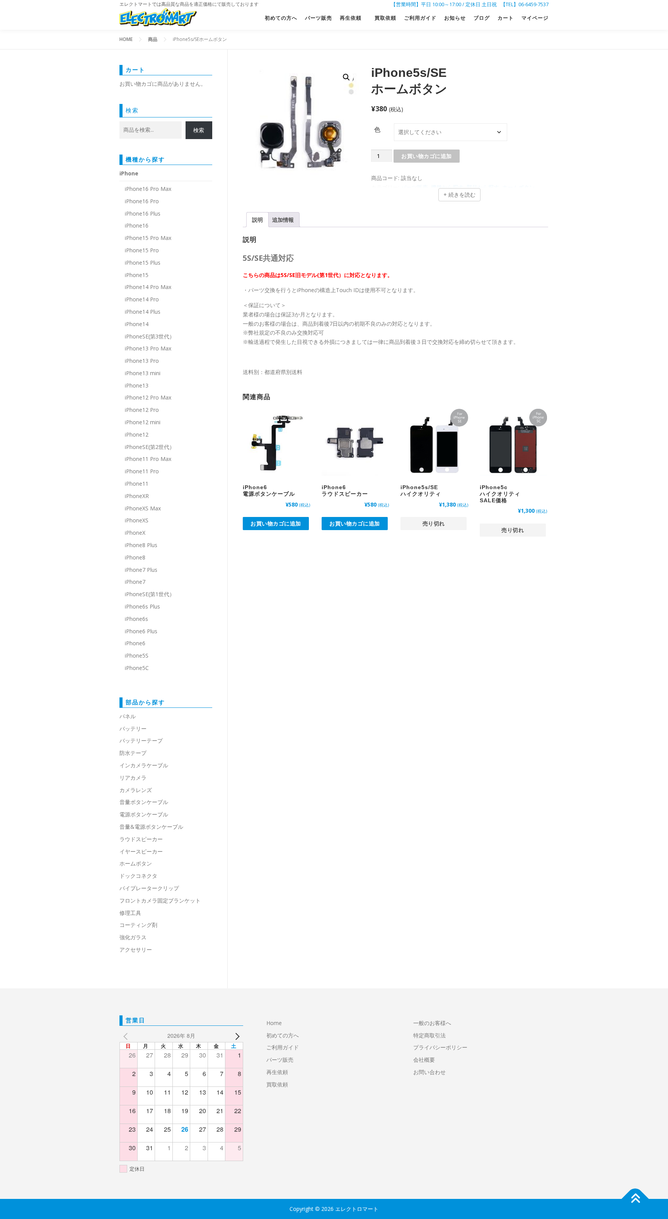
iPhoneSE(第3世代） (150, 336)
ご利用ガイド (420, 18)
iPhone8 (135, 557)
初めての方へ (281, 18)
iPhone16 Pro (142, 201)
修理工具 (130, 912)
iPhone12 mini (142, 422)
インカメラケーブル (143, 765)
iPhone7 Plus (141, 569)
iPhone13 (136, 385)
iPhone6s (136, 618)
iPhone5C (137, 668)
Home (274, 1023)
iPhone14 (136, 324)
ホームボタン (135, 863)
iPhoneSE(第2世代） (150, 447)
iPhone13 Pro (142, 360)
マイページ (535, 18)
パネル (127, 716)
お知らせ (455, 18)
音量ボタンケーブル (143, 802)
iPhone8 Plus (141, 545)
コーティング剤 (138, 924)
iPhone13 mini (142, 373)
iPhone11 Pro (142, 471)
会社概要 (424, 1059)
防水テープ (133, 753)
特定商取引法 (429, 1035)
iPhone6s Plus (142, 606)
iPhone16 (136, 225)
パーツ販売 (318, 18)
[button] (346, 77)
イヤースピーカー (141, 851)
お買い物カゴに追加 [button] (275, 523)
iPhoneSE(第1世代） (150, 594)
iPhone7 (135, 581)
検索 (132, 110)
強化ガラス (133, 937)
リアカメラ (133, 777)
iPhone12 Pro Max (148, 397)
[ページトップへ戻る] (635, 1199)
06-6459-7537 (533, 4)
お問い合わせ (429, 1072)
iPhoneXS (136, 520)
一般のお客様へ (432, 1023)
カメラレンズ (135, 790)
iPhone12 (136, 434)
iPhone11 (136, 483)
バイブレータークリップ (149, 888)
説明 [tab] (257, 219)
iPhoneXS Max (143, 508)
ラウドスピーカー (141, 839)
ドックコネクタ (138, 875)
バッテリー (133, 728)
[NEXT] (235, 1035)
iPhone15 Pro (142, 250)
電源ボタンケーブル (143, 814)
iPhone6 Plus (141, 631)
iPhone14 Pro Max (148, 287)
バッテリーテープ (141, 740)
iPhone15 (136, 275)
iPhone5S (136, 655)
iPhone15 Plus (142, 262)
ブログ (482, 18)
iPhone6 (135, 643)
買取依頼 (385, 18)
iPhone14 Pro (142, 299)
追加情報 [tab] (283, 219)
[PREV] (126, 1035)
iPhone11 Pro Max (148, 458)
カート (506, 18)
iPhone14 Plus (142, 311)
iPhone (128, 173)
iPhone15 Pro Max (148, 237)
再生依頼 (353, 18)
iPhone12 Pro (142, 409)
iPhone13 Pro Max (148, 348)
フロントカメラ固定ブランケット (160, 900)
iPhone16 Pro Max (148, 188)
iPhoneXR (137, 496)
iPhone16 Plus (142, 213)
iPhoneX (135, 532)
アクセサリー (135, 949)
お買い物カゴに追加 (426, 156)
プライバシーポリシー (440, 1047)
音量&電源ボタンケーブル (151, 826)
